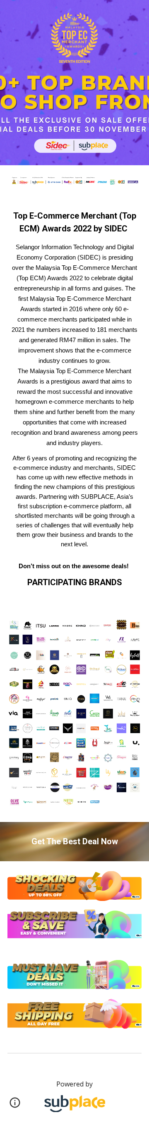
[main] (74, 399)
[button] (15, 1105)
